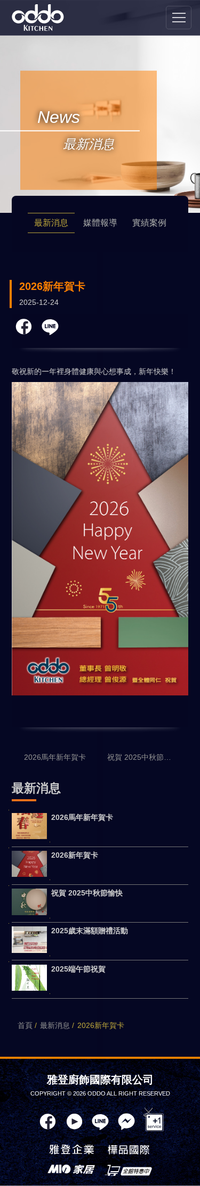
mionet (129, 1170)
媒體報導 (100, 222)
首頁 (25, 1025)
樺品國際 (129, 1151)
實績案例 (149, 222)
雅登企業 (71, 1151)
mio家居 (71, 1170)
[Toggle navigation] (178, 17)
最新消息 (51, 222)
